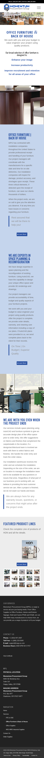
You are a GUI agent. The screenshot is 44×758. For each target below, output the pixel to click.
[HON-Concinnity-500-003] (29, 585)
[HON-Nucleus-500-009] (7, 572)
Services (6, 714)
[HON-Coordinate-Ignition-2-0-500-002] (22, 578)
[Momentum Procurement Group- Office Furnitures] (37, 578)
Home (5, 710)
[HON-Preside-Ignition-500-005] (37, 572)
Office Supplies (10, 725)
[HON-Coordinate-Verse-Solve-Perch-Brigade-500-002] (7, 585)
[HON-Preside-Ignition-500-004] (14, 572)
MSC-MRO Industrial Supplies (15, 729)
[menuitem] (38, 7)
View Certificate (7, 656)
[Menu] (38, 7)
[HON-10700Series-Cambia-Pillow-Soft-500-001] (37, 585)
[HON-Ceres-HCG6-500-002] (14, 578)
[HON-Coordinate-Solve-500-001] (22, 572)
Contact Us (6, 733)
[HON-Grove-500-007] (29, 572)
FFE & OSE (9, 718)
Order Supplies (7, 737)
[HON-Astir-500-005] (29, 578)
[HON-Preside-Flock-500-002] (7, 578)
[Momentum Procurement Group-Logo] (18, 7)
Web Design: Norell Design (26, 752)
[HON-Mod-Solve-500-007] (22, 585)
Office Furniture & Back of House (17, 721)
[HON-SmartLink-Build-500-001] (14, 585)
